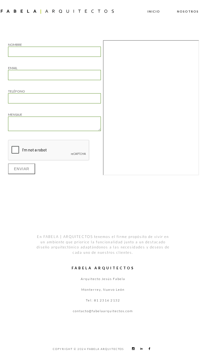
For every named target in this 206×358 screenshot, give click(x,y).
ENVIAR (21, 169)
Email (12, 68)
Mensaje (15, 115)
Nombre (15, 45)
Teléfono (16, 91)
